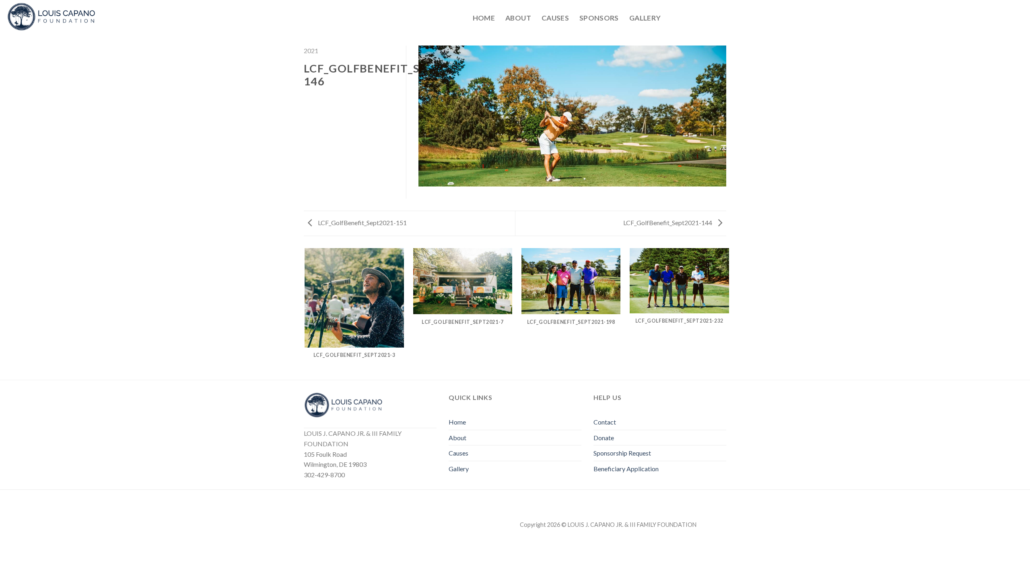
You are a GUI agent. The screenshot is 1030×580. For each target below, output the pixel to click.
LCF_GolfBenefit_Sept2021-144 (668, 222)
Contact (604, 422)
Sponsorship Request (622, 453)
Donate (603, 437)
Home (484, 18)
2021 (311, 50)
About (518, 18)
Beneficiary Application (626, 468)
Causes (555, 18)
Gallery (645, 18)
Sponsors (599, 18)
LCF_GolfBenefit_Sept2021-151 (362, 222)
